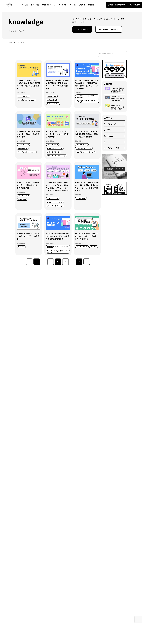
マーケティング (23, 96)
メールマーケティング (55, 206)
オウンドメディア (53, 152)
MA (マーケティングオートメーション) (87, 101)
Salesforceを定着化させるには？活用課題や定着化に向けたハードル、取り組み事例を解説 (58, 84)
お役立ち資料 (46, 4)
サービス (25, 4)
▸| (87, 261)
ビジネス (21, 247)
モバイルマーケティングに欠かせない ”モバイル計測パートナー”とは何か (86, 236)
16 (65, 261)
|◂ (29, 261)
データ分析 (22, 199)
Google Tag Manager (26, 100)
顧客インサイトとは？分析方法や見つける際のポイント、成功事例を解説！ (28, 185)
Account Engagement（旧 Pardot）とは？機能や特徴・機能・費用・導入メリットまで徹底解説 (87, 84)
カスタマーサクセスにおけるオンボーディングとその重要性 (28, 236)
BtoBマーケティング (54, 148)
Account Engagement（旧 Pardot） (87, 96)
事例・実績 (35, 4)
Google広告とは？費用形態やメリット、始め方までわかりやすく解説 (29, 134)
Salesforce (51, 96)
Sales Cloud (52, 100)
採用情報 (91, 4)
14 (50, 261)
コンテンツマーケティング (56, 156)
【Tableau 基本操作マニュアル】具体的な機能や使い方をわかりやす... (117, 90)
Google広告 (22, 148)
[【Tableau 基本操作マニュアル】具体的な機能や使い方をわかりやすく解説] (108, 90)
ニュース (73, 4)
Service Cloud (52, 104)
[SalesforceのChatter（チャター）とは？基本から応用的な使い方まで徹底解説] (108, 107)
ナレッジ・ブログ (60, 4)
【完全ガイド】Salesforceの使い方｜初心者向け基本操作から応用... (117, 98)
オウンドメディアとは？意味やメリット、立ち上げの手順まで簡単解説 (57, 134)
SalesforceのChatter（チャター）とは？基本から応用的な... (117, 107)
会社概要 (82, 4)
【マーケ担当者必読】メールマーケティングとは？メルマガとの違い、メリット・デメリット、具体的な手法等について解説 (57, 186)
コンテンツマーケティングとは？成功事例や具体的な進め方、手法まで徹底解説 (86, 134)
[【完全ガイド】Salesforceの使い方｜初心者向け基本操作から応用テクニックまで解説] (108, 98)
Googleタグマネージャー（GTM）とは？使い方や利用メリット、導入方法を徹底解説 (28, 84)
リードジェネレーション (26, 152)
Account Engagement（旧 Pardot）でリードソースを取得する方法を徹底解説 (57, 236)
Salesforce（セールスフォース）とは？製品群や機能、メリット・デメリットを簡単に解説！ (87, 186)
